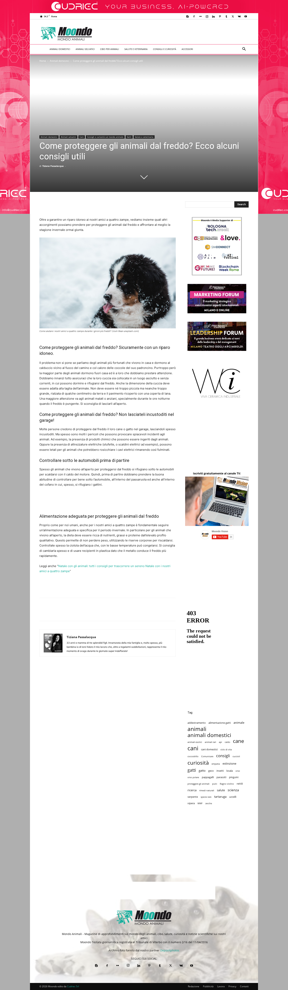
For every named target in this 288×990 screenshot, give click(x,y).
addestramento (196, 722)
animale (239, 722)
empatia (216, 763)
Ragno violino (227, 783)
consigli (223, 756)
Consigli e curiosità (164, 49)
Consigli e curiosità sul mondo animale (105, 136)
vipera (191, 803)
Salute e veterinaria (136, 49)
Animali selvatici (85, 49)
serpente (192, 797)
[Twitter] (233, 16)
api (220, 742)
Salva (94, 613)
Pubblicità (208, 986)
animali (196, 729)
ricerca (192, 790)
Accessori (187, 49)
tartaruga (220, 797)
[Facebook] (194, 16)
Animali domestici (60, 49)
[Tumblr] (226, 16)
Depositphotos (169, 950)
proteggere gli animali (198, 783)
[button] (244, 49)
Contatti (244, 986)
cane (238, 741)
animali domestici (209, 735)
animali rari (210, 742)
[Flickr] (200, 16)
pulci (214, 783)
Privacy (232, 986)
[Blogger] (187, 16)
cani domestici (209, 749)
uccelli (232, 797)
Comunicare (207, 756)
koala (229, 770)
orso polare (193, 777)
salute (221, 790)
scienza (233, 790)
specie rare (206, 797)
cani (192, 748)
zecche (208, 803)
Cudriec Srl (72, 986)
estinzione (229, 763)
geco (211, 770)
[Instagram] (207, 16)
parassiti (221, 777)
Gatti (129, 136)
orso (237, 771)
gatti (191, 770)
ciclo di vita (226, 749)
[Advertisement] (176, 33)
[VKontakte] (239, 16)
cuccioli (236, 756)
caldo (227, 742)
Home (42, 60)
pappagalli (208, 777)
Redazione (193, 986)
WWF (200, 803)
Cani (82, 136)
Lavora (221, 986)
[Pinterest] (220, 16)
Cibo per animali (109, 49)
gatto (202, 770)
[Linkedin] (213, 16)
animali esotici (194, 742)
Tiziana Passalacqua (53, 165)
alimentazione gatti (219, 722)
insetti (220, 770)
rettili (240, 783)
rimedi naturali (206, 790)
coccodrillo (192, 756)
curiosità (198, 763)
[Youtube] (246, 16)
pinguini (233, 777)
